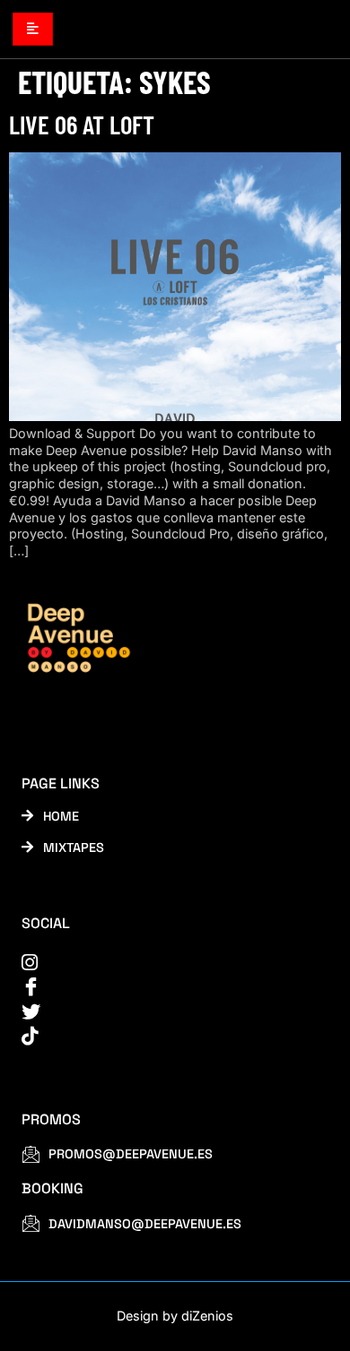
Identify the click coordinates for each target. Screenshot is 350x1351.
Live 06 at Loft (81, 124)
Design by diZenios (175, 1315)
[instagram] (163, 962)
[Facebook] (163, 987)
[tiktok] (163, 1036)
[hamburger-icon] (33, 29)
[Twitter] (163, 1012)
